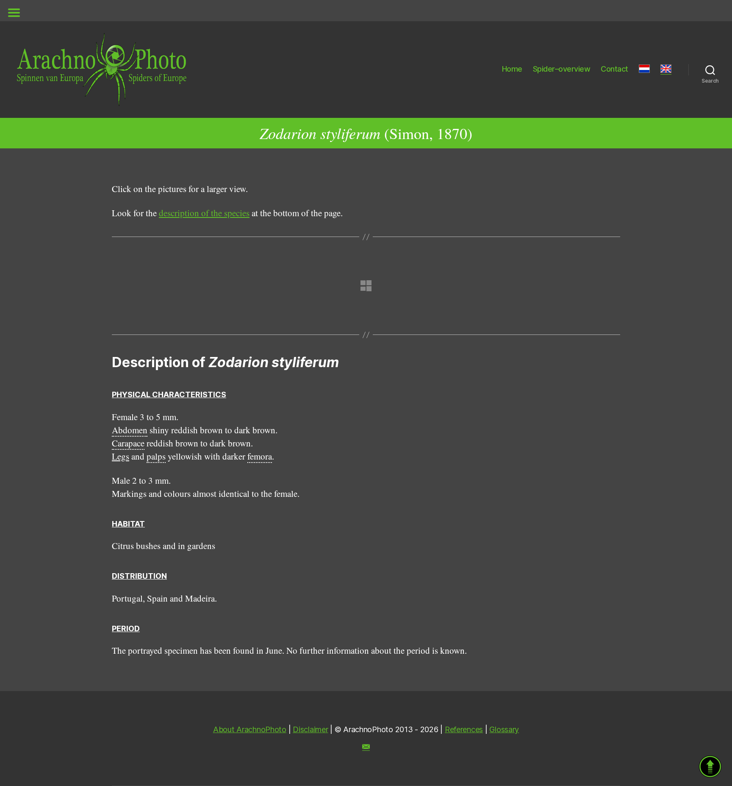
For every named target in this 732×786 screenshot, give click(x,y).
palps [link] (156, 456)
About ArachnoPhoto (249, 729)
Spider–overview (562, 68)
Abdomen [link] (129, 430)
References (464, 729)
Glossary (504, 729)
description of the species (204, 213)
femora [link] (259, 456)
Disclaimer (310, 729)
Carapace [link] (128, 443)
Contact (614, 68)
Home (512, 68)
